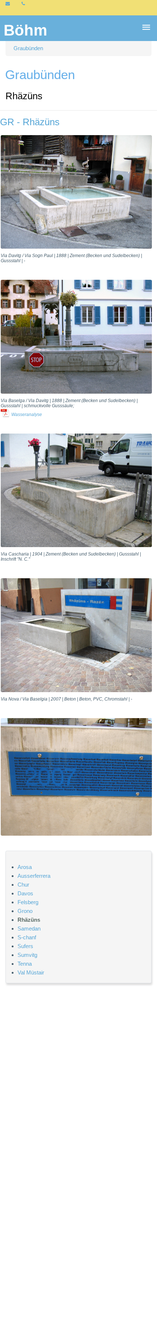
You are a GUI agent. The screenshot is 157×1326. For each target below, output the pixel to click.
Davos (25, 893)
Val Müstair (31, 972)
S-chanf (27, 937)
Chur (23, 884)
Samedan (29, 928)
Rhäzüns (29, 920)
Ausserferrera (34, 876)
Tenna (25, 964)
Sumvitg (27, 955)
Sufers (25, 946)
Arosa (25, 867)
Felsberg (28, 902)
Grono (25, 911)
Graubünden (28, 48)
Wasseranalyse (26, 414)
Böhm (25, 30)
